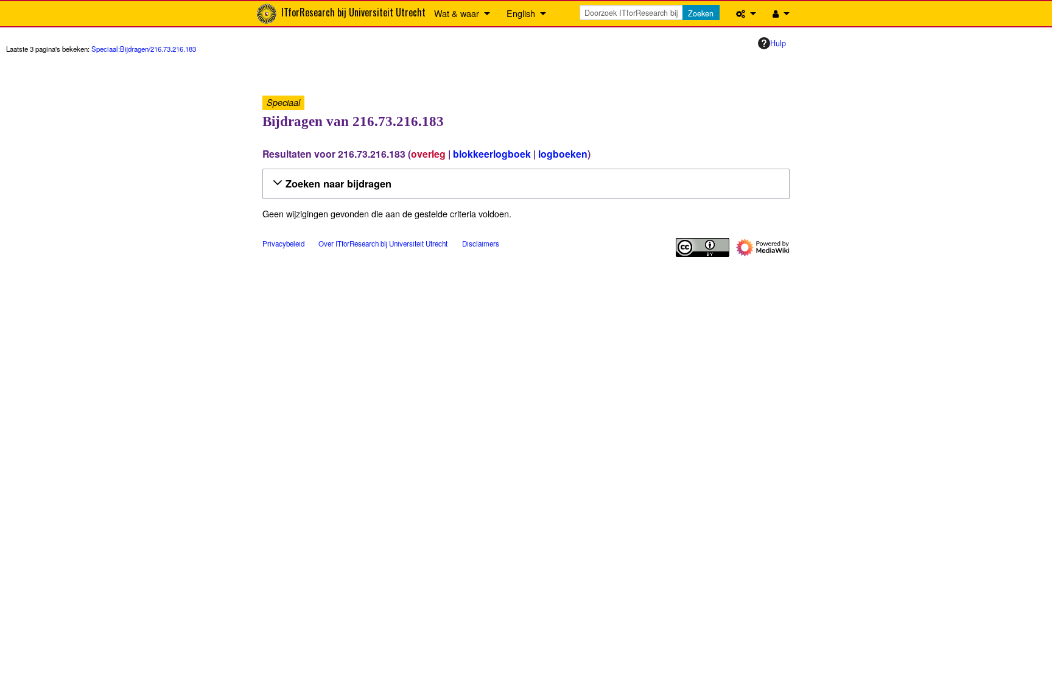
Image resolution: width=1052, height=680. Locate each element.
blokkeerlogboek (492, 154)
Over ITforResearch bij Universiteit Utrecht (382, 243)
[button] (524, 184)
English (521, 13)
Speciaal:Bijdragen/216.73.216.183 (143, 49)
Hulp (778, 43)
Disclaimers (480, 243)
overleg (428, 154)
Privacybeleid (283, 243)
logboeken (562, 154)
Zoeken (701, 13)
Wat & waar (456, 13)
